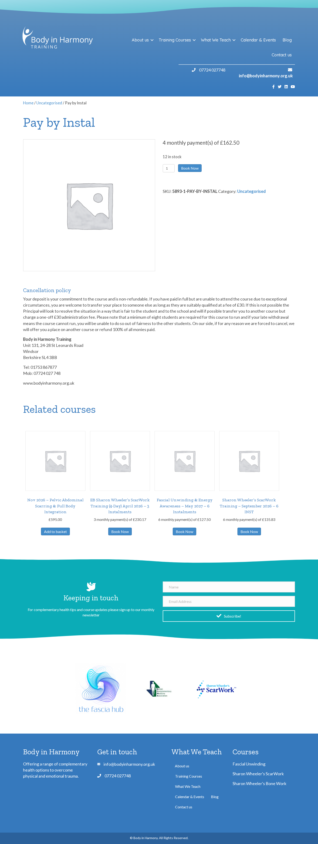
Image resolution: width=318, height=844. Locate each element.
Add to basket (55, 531)
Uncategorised (49, 103)
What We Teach (216, 40)
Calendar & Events (258, 40)
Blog (287, 40)
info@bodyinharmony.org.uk (266, 75)
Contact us (282, 55)
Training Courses (175, 40)
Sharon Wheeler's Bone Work (259, 783)
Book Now (190, 168)
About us (140, 40)
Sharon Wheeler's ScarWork (258, 773)
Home (28, 103)
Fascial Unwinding (249, 763)
